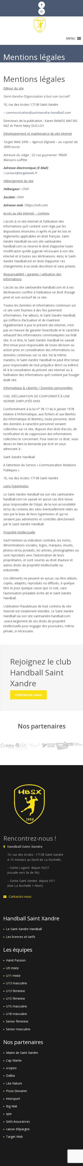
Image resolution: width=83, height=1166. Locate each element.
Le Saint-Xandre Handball (24, 929)
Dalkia (10, 1075)
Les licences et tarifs (20, 937)
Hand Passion (16, 960)
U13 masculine (16, 983)
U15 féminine (15, 998)
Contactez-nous (28, 694)
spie (9, 1114)
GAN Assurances (18, 1121)
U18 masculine (16, 1014)
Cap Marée (14, 1060)
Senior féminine (17, 1021)
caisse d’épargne (18, 1129)
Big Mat (11, 1106)
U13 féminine (15, 991)
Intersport (13, 1098)
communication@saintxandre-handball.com (38, 112)
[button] (70, 38)
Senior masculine (18, 1029)
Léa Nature (14, 1083)
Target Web (14, 1136)
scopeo (11, 1068)
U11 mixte (13, 975)
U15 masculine (16, 1006)
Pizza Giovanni (16, 1091)
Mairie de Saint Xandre (22, 1053)
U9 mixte (12, 968)
